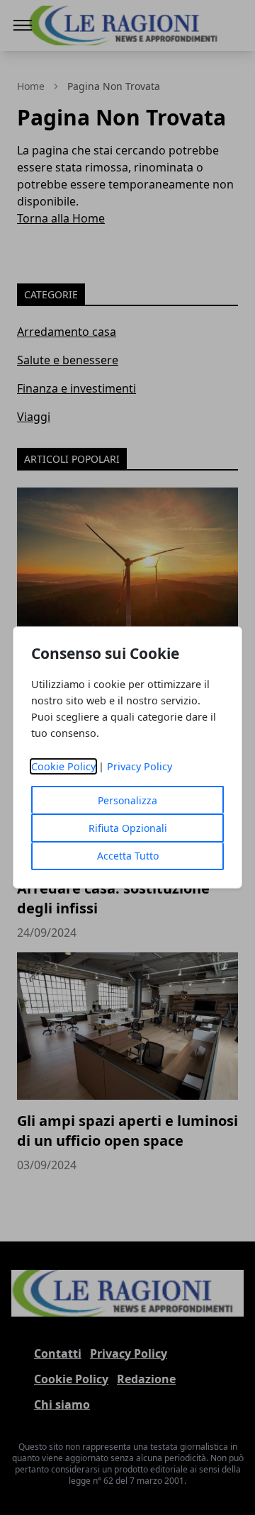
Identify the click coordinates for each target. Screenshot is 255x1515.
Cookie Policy (63, 766)
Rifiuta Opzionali (128, 828)
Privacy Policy (139, 766)
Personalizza (127, 800)
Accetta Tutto (128, 855)
